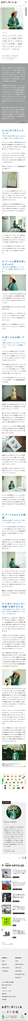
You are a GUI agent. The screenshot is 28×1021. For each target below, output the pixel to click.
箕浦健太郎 (21, 166)
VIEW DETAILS (7, 850)
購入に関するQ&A (6, 985)
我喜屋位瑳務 (20, 379)
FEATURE (18, 971)
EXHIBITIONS (20, 974)
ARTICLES (3, 5)
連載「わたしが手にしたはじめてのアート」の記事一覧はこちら (11, 764)
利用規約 (4, 999)
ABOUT (4, 964)
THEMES (5, 971)
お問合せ (4, 987)
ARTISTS (18, 968)
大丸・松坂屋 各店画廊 (8, 982)
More (3, 942)
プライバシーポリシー (7, 990)
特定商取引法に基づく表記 (9, 996)
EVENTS (18, 978)
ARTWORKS (19, 964)
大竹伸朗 (7, 622)
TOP (3, 961)
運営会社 (4, 993)
